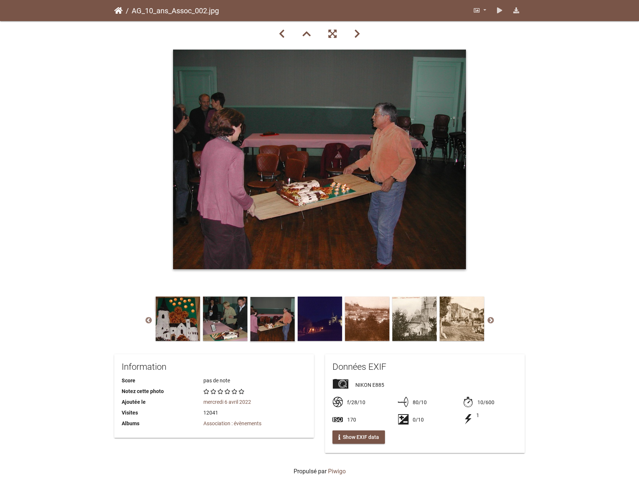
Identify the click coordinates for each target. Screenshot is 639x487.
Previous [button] (148, 320)
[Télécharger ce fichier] (516, 10)
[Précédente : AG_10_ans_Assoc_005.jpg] (282, 34)
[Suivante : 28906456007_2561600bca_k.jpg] (357, 34)
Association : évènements (232, 423)
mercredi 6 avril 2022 (227, 402)
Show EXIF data (360, 437)
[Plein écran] (332, 34)
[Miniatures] (307, 34)
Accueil (118, 10)
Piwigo (337, 471)
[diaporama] (499, 10)
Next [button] (490, 320)
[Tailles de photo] (479, 10)
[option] (178, 319)
